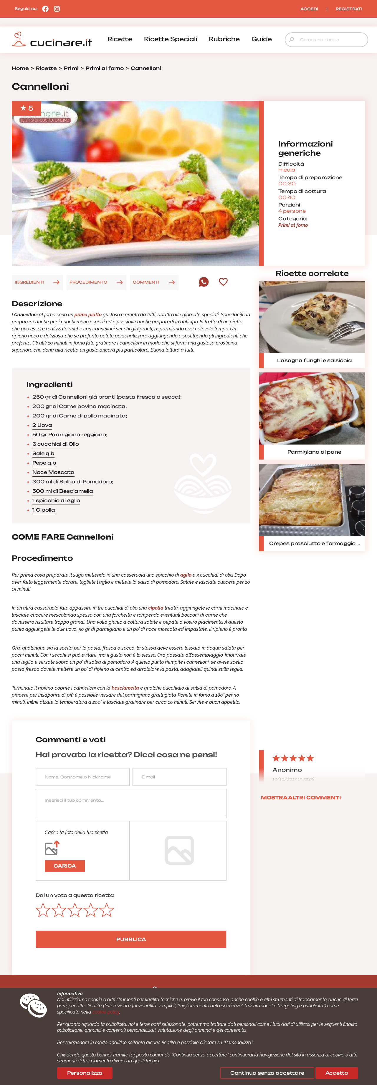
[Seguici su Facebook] (44, 8)
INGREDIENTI (29, 282)
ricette (120, 39)
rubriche (224, 39)
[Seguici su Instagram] (55, 8)
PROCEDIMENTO (88, 282)
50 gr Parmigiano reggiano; (70, 434)
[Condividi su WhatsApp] (204, 285)
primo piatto (88, 314)
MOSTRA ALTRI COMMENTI (301, 798)
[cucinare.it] (51, 39)
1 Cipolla (43, 510)
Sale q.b (43, 453)
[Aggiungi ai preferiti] (223, 282)
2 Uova (42, 425)
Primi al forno (293, 225)
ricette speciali (170, 39)
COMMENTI (146, 282)
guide (262, 39)
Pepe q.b (44, 463)
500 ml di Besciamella (62, 491)
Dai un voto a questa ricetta (75, 895)
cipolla (155, 608)
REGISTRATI (349, 8)
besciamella (126, 688)
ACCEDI (309, 8)
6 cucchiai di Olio (55, 444)
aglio (185, 575)
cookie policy (105, 1012)
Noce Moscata (53, 472)
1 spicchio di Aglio (56, 500)
